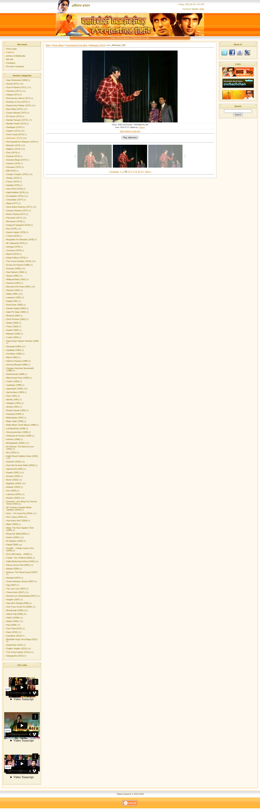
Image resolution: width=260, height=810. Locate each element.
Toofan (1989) (12, 381)
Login (146, 38)
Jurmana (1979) (13, 250)
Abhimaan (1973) (14, 138)
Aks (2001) (11, 452)
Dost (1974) (11, 152)
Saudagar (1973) (14, 127)
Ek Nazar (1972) (14, 116)
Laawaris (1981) (13, 297)
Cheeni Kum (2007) (15, 592)
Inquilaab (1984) (13, 350)
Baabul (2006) (12, 568)
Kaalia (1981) (12, 301)
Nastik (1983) (12, 330)
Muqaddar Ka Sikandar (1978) (20, 239)
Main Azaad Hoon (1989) (17, 378)
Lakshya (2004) (13, 494)
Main (113, 38)
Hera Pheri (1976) (14, 189)
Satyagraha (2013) (15, 656)
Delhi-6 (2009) (12, 617)
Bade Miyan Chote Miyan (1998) (21, 425)
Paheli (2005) (12, 544)
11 (142, 171)
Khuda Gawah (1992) (16, 410)
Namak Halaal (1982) (16, 308)
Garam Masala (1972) (16, 113)
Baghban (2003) (13, 483)
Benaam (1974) (13, 145)
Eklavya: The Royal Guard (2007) (21, 572)
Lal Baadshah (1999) (16, 428)
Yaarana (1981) (13, 283)
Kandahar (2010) (14, 636)
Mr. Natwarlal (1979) (15, 243)
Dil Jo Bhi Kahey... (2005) (18, 554)
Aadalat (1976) (13, 185)
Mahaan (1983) (13, 334)
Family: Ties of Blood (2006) (19, 558)
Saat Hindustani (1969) (16, 80)
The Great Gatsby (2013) (18, 652)
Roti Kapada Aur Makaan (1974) (21, 142)
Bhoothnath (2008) (14, 610)
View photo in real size (130, 131)
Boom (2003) (12, 480)
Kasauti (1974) (13, 156)
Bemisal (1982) (13, 315)
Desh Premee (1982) (16, 319)
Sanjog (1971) (12, 94)
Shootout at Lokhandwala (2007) (21, 596)
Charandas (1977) (14, 199)
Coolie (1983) (12, 337)
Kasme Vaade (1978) (16, 232)
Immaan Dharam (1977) (17, 210)
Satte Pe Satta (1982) (16, 312)
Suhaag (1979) (13, 247)
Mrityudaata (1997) (15, 417)
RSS (202, 9)
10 (139, 171)
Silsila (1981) (12, 294)
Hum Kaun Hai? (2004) (16, 520)
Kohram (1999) (13, 439)
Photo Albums (123, 38)
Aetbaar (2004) (13, 487)
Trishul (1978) (12, 236)
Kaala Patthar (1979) (15, 257)
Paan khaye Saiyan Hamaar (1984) (22, 341)
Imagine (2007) (13, 599)
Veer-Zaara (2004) (14, 517)
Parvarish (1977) (14, 218)
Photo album (58, 45)
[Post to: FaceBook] (232, 52)
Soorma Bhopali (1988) (16, 364)
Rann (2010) (12, 632)
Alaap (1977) (12, 203)
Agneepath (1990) (14, 388)
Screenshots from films (76, 45)
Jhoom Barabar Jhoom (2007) (20, 581)
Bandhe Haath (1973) (16, 123)
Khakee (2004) (13, 498)
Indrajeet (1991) (13, 403)
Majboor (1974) (13, 149)
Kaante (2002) (12, 472)
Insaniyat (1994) (13, 414)
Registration (136, 38)
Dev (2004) (11, 490)
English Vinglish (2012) (16, 648)
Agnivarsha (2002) (14, 469)
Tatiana (142, 127)
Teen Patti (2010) (14, 628)
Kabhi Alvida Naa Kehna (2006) (20, 561)
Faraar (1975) (12, 181)
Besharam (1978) (14, 221)
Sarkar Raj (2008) (14, 614)
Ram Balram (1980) (15, 272)
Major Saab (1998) (14, 421)
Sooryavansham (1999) (17, 432)
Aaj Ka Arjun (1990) (15, 392)
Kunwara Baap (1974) (16, 160)
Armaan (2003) (13, 476)
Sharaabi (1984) (13, 346)
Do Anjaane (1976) (14, 196)
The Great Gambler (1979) (18, 261)
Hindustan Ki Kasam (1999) (19, 436)
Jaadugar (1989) (14, 385)
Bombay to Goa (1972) (16, 102)
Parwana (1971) (13, 91)
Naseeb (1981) (13, 290)
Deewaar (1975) (13, 167)
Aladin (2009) (12, 621)
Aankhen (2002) (13, 461)
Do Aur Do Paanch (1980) (18, 265)
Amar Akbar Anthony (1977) (19, 207)
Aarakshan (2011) (14, 645)
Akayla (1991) (12, 407)
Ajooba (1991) (12, 399)
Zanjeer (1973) (13, 131)
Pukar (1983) (12, 326)
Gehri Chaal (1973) (15, 134)
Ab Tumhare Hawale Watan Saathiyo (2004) (19, 508)
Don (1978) (11, 228)
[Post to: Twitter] (224, 52)
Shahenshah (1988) (15, 374)
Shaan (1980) (12, 276)
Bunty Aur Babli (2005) (16, 534)
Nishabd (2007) (13, 578)
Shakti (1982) (12, 323)
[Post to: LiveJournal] (247, 52)
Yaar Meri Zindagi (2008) (17, 603)
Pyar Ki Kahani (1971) (16, 87)
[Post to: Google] (239, 52)
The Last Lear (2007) (16, 588)
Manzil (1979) (12, 254)
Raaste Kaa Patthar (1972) (18, 105)
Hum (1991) (11, 396)
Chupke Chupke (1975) (17, 174)
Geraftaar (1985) (14, 354)
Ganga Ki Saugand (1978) (18, 225)
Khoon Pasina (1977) (16, 214)
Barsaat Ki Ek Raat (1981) (18, 286)
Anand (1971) (12, 84)
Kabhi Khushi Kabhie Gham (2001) (22, 456)
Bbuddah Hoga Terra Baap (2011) (21, 639)
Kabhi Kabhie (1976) (15, 192)
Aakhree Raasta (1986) (17, 361)
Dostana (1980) (13, 268)
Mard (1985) (12, 357)
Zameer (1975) (13, 163)
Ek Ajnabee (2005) (14, 541)
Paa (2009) (11, 625)
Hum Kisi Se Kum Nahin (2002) (20, 465)
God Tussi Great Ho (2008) (19, 607)
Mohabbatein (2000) (15, 443)
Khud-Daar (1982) (14, 305)
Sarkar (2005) (12, 537)
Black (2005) (12, 524)
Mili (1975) (11, 171)
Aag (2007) (11, 585)
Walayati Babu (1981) (16, 279)
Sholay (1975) (12, 178)
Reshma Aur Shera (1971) (18, 98)
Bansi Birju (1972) (14, 109)
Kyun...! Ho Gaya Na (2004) (19, 513)
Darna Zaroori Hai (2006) (18, 565)
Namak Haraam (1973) (17, 120)
